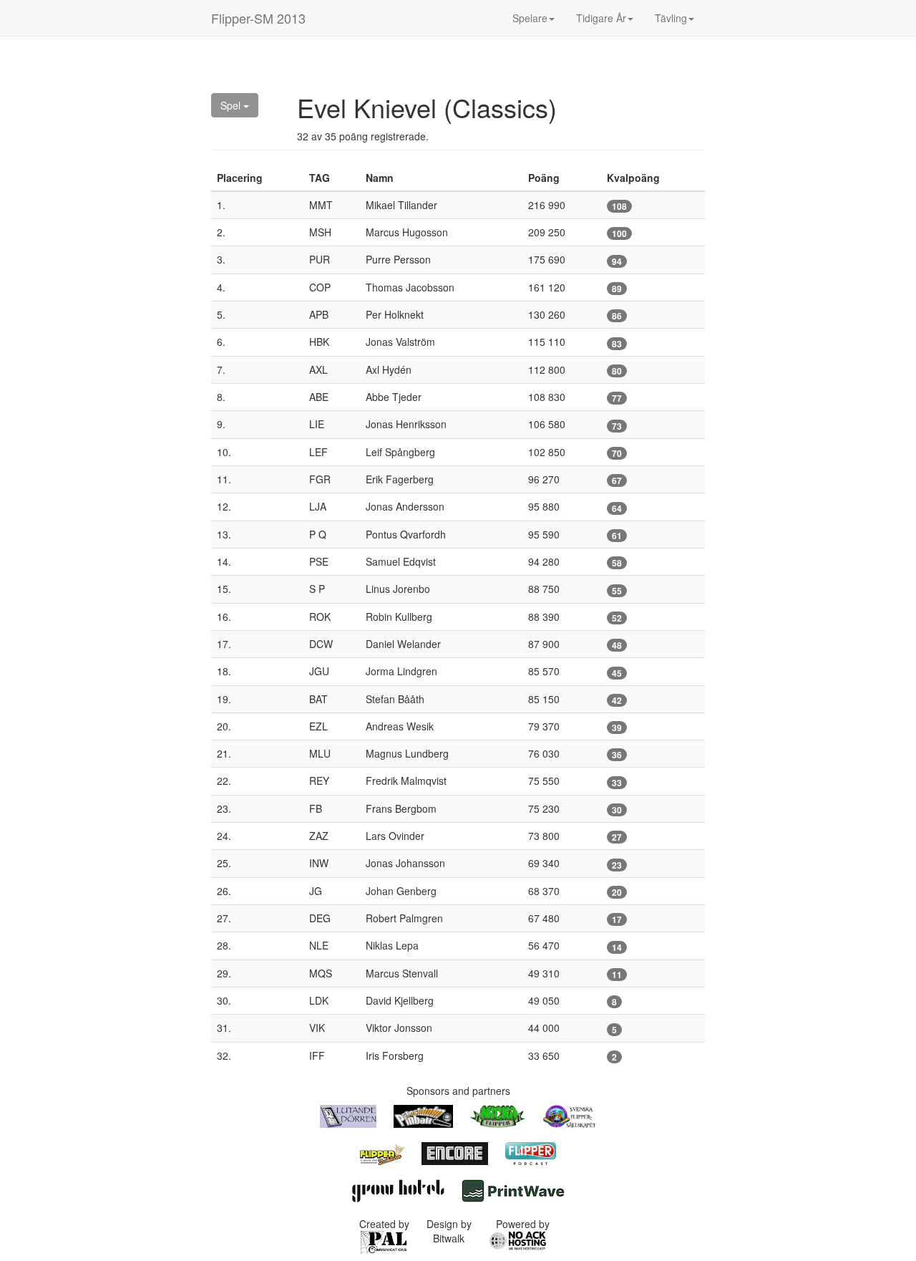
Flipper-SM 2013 (258, 18)
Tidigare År (601, 18)
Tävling (671, 18)
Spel (231, 105)
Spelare (529, 18)
